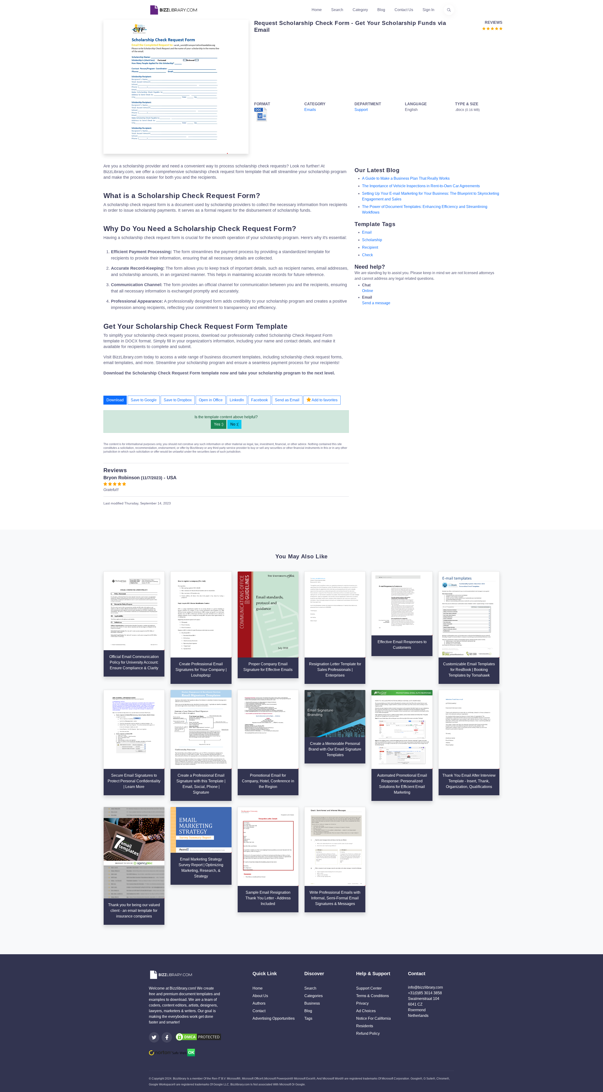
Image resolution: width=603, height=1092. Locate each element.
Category (360, 10)
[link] (154, 1037)
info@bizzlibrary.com (425, 987)
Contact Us (404, 10)
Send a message (376, 303)
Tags (308, 1018)
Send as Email (287, 400)
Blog (381, 10)
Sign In (428, 10)
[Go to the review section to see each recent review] (492, 28)
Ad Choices (366, 1011)
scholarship (372, 240)
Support (361, 110)
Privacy (362, 1003)
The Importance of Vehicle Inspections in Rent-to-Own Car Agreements (421, 186)
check (367, 255)
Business (312, 1003)
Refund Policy (368, 1033)
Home (317, 10)
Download (115, 400)
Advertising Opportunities (274, 1018)
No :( (234, 424)
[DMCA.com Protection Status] (198, 1037)
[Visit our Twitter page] (154, 1037)
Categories (313, 996)
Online (367, 291)
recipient (370, 247)
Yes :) (218, 424)
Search (337, 10)
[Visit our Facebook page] (167, 1037)
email (367, 232)
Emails (310, 110)
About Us (260, 996)
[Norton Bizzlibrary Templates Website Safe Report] (172, 1052)
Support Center (369, 988)
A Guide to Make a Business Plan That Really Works (406, 178)
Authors (259, 1003)
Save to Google (144, 400)
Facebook (259, 400)
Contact (259, 1011)
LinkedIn (237, 400)
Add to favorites (324, 400)
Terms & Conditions (372, 996)
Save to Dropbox (178, 400)
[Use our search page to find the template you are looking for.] (449, 10)
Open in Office (211, 400)
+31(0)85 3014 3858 (425, 993)
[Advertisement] (377, 66)
